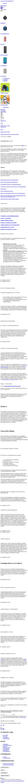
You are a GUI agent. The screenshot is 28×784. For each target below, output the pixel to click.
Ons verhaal (3, 110)
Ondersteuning (4, 5)
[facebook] (3, 725)
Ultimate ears (3, 120)
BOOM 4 (5, 746)
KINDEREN (3, 189)
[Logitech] (2, 8)
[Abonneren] (14, 714)
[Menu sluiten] (1, 11)
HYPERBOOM (6, 751)
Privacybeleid (13, 780)
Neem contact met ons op (8, 764)
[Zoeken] (2, 113)
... (1, 119)
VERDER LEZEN (6, 280)
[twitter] (2, 725)
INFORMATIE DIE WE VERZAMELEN (9, 180)
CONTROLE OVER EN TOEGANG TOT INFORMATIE (13, 186)
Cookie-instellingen (20, 780)
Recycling (5, 736)
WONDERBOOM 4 (7, 745)
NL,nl (3, 6)
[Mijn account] (2, 116)
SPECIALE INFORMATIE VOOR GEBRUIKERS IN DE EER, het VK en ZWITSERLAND (13, 196)
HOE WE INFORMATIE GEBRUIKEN (9, 182)
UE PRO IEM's (6, 738)
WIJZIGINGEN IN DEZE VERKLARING (10, 199)
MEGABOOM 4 (6, 747)
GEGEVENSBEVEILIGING (7, 191)
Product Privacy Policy (5, 125)
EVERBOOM (6, 748)
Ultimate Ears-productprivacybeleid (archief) (10, 134)
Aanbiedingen (3, 111)
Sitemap (2, 782)
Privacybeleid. (23, 717)
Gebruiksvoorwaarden (5, 780)
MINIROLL (5, 744)
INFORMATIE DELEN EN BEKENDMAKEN (11, 184)
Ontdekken (3, 109)
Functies (5, 756)
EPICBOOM (6, 750)
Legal (2, 123)
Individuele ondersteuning (8, 763)
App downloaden (6, 758)
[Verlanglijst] (2, 115)
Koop (2, 9)
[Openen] (3, 118)
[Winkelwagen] (1, 118)
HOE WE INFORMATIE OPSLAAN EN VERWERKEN (13, 193)
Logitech (5, 3)
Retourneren (5, 737)
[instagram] (1, 725)
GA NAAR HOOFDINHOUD (7, 1)
